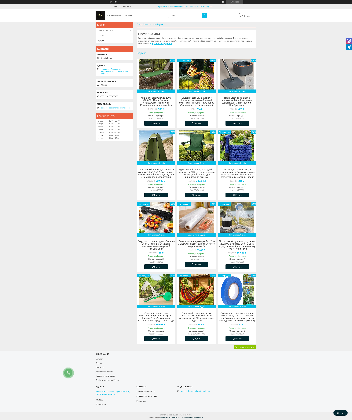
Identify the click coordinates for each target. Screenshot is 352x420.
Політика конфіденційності (107, 380)
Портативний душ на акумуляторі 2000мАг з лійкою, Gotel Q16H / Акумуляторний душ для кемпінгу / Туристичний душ (237, 245)
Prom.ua (189, 415)
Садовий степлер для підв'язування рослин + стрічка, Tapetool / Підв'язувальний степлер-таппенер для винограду (156, 317)
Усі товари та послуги (244, 347)
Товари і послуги (105, 30)
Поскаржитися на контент (170, 417)
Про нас (101, 35)
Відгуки (101, 40)
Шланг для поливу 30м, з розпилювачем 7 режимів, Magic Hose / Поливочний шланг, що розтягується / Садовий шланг (237, 173)
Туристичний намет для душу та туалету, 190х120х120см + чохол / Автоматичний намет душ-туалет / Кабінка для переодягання (156, 173)
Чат (342, 413)
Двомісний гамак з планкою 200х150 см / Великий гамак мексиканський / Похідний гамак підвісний (196, 317)
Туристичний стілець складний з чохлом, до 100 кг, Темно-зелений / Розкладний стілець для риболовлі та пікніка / (196, 173)
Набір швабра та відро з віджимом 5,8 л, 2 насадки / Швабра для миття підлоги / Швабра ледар (237, 102)
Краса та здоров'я (162, 43)
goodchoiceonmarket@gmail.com (115, 108)
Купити (157, 123)
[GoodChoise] (100, 15)
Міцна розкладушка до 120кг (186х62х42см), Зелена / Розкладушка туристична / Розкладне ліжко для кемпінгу (156, 102)
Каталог (99, 359)
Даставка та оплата (104, 372)
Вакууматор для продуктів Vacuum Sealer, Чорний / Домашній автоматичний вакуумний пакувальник (156, 245)
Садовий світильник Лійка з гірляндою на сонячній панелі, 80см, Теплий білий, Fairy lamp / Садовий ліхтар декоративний (196, 102)
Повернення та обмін (105, 376)
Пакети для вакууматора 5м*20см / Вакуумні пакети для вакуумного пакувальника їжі (196, 244)
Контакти (100, 367)
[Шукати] (204, 15)
